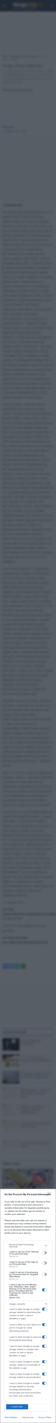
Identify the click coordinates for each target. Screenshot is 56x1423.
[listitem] (28, 1245)
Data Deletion (11, 1417)
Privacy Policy (44, 1417)
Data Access (28, 1417)
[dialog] (28, 1306)
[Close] (50, 1194)
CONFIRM (17, 1407)
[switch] (44, 1252)
